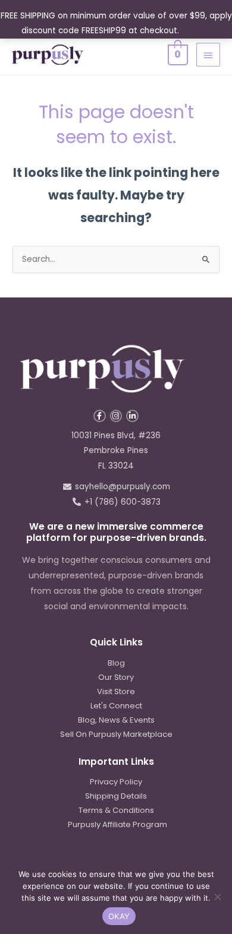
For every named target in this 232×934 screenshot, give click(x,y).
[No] (217, 897)
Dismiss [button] (196, 30)
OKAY (119, 916)
